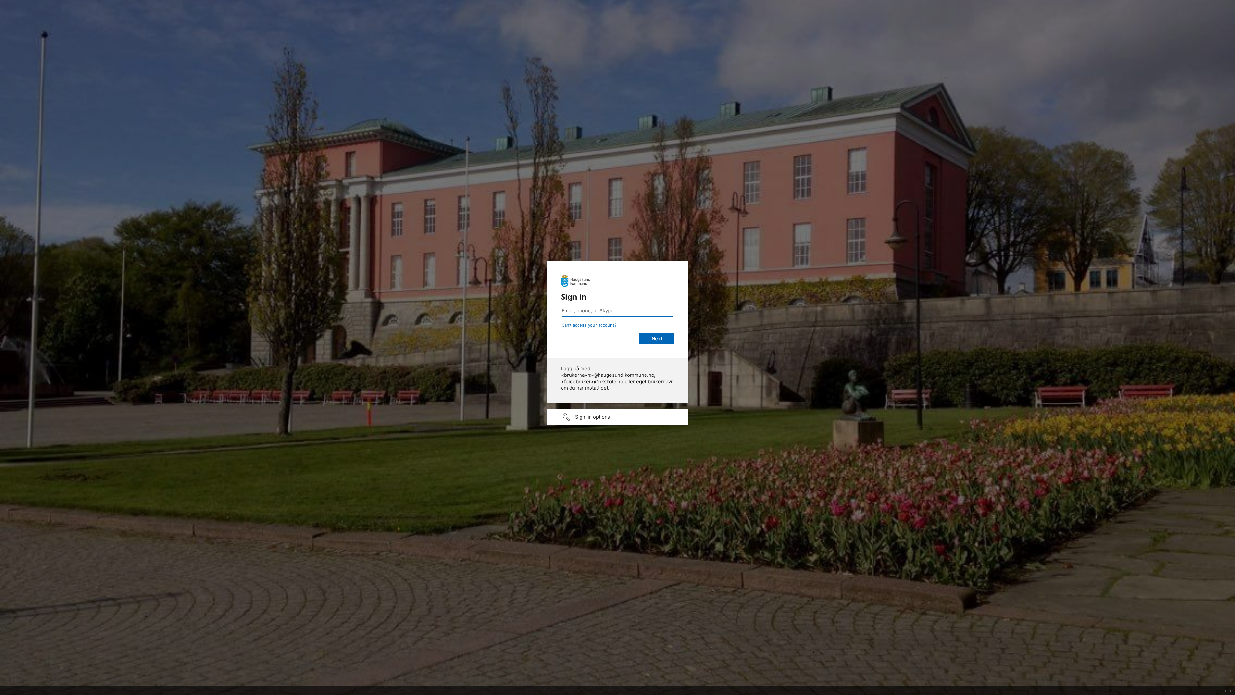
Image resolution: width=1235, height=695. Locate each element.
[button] (617, 417)
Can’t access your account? (589, 325)
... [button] (1228, 689)
